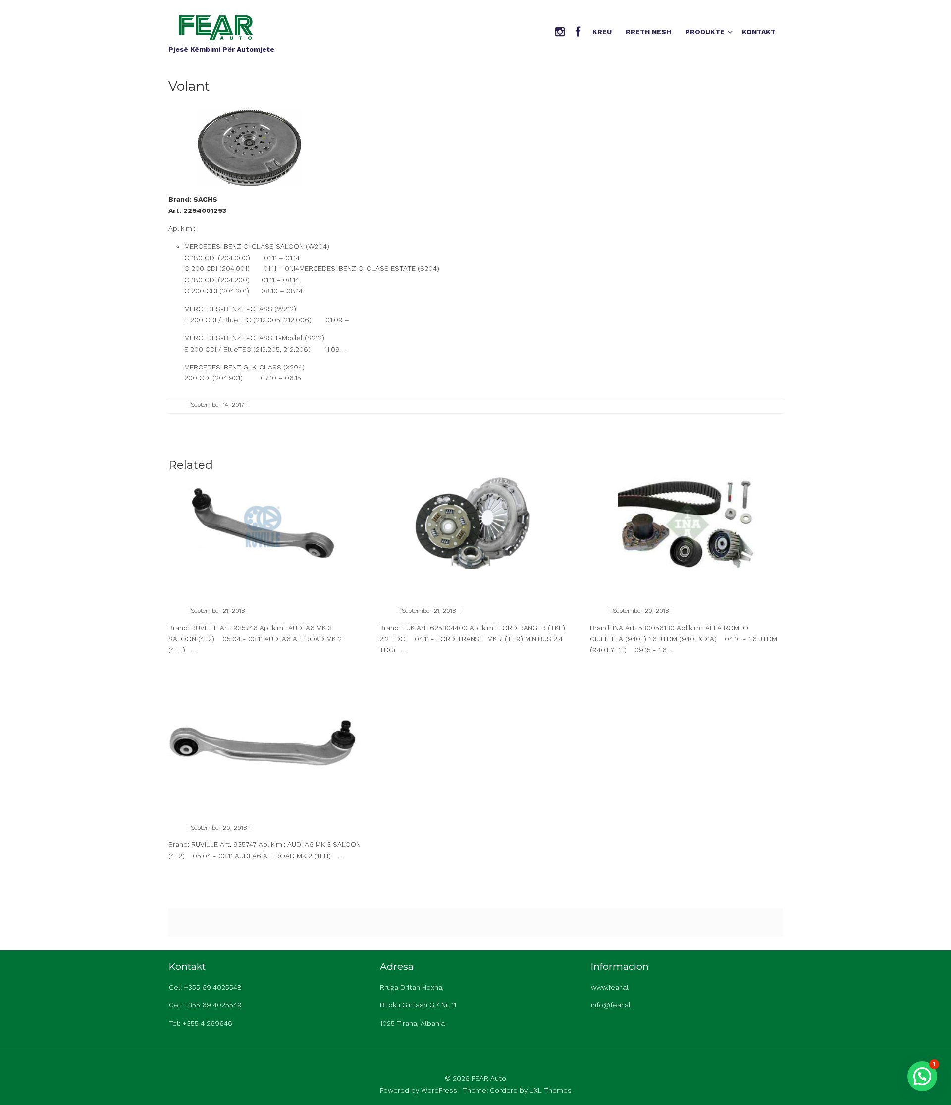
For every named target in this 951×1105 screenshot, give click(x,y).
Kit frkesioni (404, 581)
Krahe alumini (198, 581)
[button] (922, 1076)
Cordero (504, 1090)
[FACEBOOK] (577, 32)
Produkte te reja (274, 404)
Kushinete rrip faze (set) (642, 581)
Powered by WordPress (418, 1090)
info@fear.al (611, 1005)
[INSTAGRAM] (560, 32)
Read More (182, 666)
